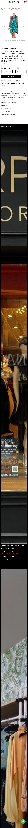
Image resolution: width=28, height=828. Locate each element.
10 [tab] (24, 40)
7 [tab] (17, 40)
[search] (5, 1)
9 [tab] (22, 40)
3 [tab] (8, 40)
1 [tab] (4, 40)
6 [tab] (15, 40)
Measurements (5, 111)
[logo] (14, 2)
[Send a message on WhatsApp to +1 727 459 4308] (23, 821)
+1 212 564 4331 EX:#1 (13, 556)
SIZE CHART (23, 68)
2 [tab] (6, 40)
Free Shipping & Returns (8, 114)
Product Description (7, 88)
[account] (21, 1)
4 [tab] (10, 40)
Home (2, 6)
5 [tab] (13, 40)
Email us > (4, 559)
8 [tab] (19, 40)
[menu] (2, 1)
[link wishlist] (24, 76)
